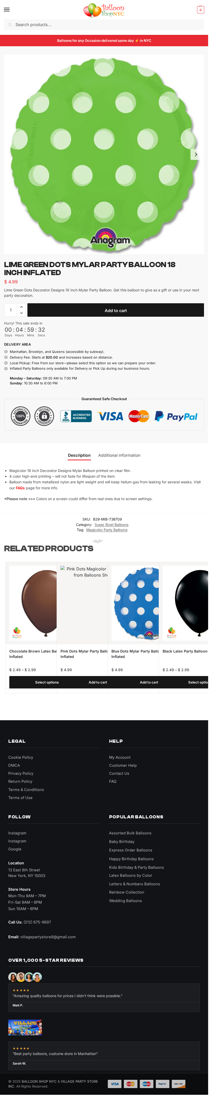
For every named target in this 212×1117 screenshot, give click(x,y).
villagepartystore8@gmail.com (48, 937)
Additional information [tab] (119, 455)
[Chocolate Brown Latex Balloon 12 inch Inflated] (47, 603)
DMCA (14, 765)
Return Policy (20, 781)
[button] (200, 9)
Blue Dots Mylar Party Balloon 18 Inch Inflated (144, 654)
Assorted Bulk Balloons (130, 833)
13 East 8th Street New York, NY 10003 (26, 873)
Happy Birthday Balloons (131, 859)
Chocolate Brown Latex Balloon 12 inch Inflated (44, 654)
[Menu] (11, 10)
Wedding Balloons (125, 900)
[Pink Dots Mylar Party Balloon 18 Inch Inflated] (98, 603)
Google (14, 849)
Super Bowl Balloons (111, 525)
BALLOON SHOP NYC (39, 1081)
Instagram (17, 833)
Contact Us (119, 773)
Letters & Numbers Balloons (134, 884)
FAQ (112, 781)
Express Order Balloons (130, 850)
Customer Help (123, 765)
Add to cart (116, 310)
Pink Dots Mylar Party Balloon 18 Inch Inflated (93, 654)
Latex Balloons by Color (130, 875)
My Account (120, 757)
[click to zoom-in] (104, 154)
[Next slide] (196, 154)
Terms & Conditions (26, 789)
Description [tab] (79, 455)
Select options (47, 682)
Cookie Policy (20, 757)
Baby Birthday (121, 841)
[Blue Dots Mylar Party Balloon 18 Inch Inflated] (149, 603)
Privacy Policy (20, 773)
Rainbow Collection (126, 892)
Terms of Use (20, 797)
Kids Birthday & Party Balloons (136, 867)
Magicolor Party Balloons (106, 530)
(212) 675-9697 (37, 922)
